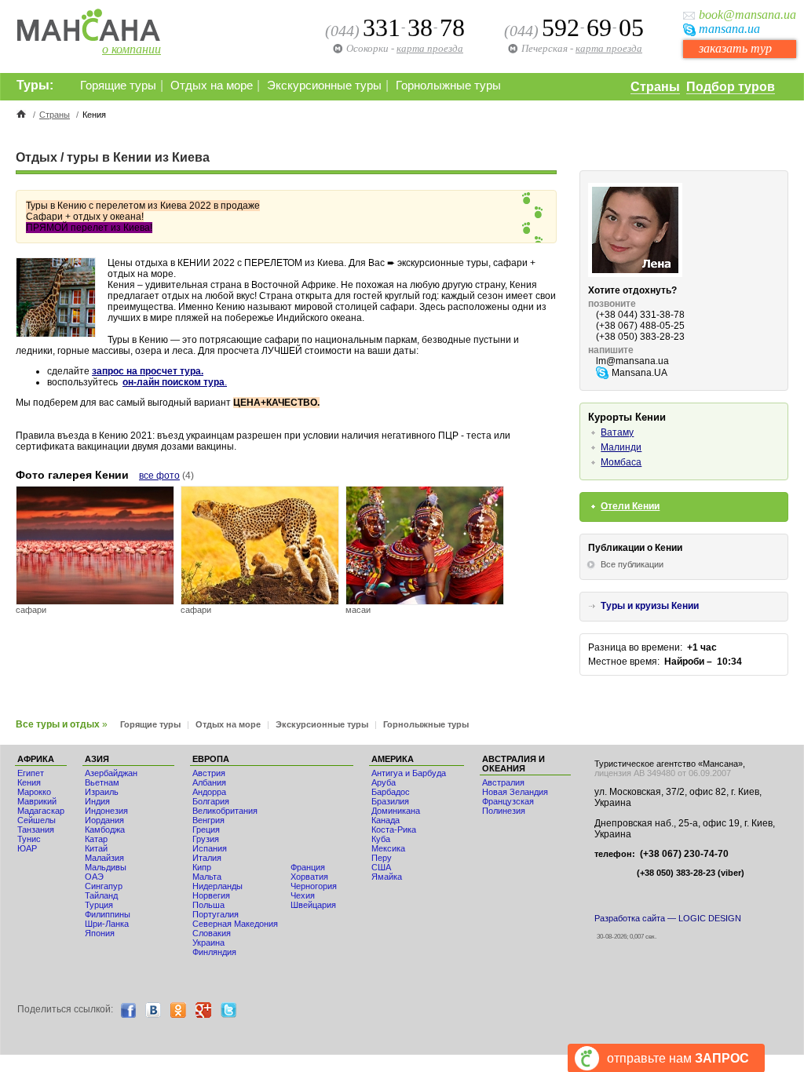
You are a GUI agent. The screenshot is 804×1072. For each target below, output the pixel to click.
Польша (208, 905)
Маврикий (37, 801)
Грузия (205, 839)
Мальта (206, 876)
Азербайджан (111, 773)
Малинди (621, 447)
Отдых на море (211, 85)
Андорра (209, 792)
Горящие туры (118, 85)
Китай (96, 848)
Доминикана (395, 810)
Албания (209, 782)
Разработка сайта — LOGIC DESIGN (667, 918)
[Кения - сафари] (95, 600)
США (381, 867)
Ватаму (617, 432)
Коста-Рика (393, 829)
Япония (100, 933)
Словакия (211, 933)
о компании (131, 49)
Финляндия (214, 952)
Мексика (388, 848)
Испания (209, 848)
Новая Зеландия (515, 792)
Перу (381, 857)
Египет (30, 773)
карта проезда (609, 48)
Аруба (383, 782)
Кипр (201, 867)
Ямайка (386, 876)
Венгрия (208, 820)
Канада (385, 820)
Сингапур (103, 886)
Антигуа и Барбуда (408, 773)
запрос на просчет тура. (147, 371)
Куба (380, 839)
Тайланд (101, 895)
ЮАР (27, 848)
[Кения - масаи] (424, 600)
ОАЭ (94, 876)
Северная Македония (235, 923)
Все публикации (632, 564)
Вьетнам (102, 782)
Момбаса (621, 462)
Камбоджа (105, 829)
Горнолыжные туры (448, 85)
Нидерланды (217, 886)
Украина (208, 942)
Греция (206, 829)
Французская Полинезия (508, 806)
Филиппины (107, 914)
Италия (206, 857)
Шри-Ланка (107, 923)
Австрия (208, 773)
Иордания (104, 820)
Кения (29, 782)
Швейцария (313, 905)
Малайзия (104, 857)
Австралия (503, 782)
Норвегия (211, 895)
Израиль (102, 792)
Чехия (303, 895)
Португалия (215, 914)
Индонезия (106, 810)
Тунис (29, 839)
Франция (308, 867)
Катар (96, 839)
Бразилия (390, 801)
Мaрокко (34, 792)
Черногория (314, 886)
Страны (655, 86)
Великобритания (225, 810)
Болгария (210, 801)
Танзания (35, 829)
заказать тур (735, 48)
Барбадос (390, 792)
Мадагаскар (40, 810)
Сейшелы (36, 820)
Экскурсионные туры (324, 85)
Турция (99, 905)
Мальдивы (105, 867)
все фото (159, 475)
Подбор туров (730, 86)
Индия (97, 801)
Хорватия (309, 876)
